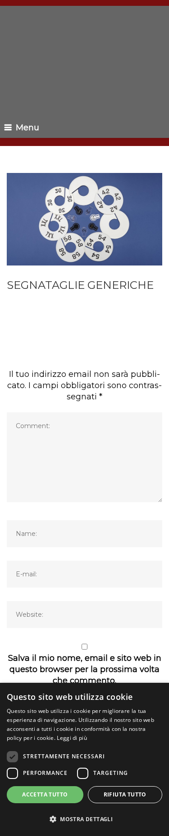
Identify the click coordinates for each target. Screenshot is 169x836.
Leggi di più (72, 738)
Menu (27, 128)
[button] (84, 819)
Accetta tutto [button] (45, 794)
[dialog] (84, 759)
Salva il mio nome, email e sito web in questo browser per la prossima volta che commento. (84, 669)
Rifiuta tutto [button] (125, 794)
